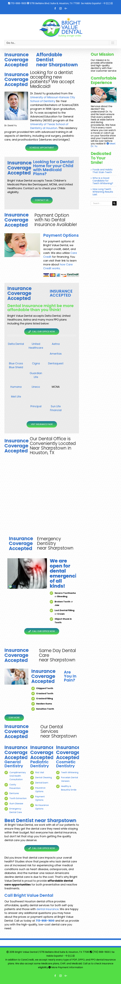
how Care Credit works (58, 266)
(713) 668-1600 (101, 952)
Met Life (16, 396)
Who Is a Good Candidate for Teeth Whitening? (103, 180)
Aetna (56, 344)
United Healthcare (36, 346)
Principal (35, 406)
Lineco (36, 387)
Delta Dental (16, 344)
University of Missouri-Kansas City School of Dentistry (52, 99)
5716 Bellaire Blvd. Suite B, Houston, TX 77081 (55, 3)
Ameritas (56, 353)
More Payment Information (67, 967)
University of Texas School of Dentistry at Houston (49, 126)
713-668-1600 (19, 3)
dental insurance (47, 909)
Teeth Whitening (69, 772)
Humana (16, 387)
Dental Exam (41, 782)
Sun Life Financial (56, 408)
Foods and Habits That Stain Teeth (102, 171)
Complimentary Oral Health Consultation (17, 776)
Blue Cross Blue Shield (16, 365)
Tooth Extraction (18, 798)
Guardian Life (36, 375)
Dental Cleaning (43, 777)
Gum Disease (16, 803)
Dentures (14, 793)
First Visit (39, 772)
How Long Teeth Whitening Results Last (103, 191)
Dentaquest (55, 363)
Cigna (36, 363)
